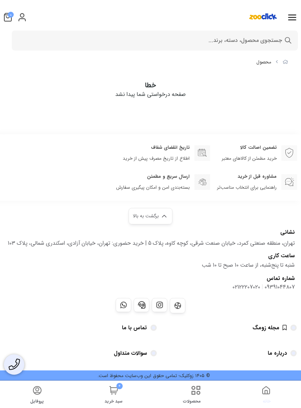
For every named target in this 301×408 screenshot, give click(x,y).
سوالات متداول (130, 353)
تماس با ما (134, 328)
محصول (263, 62)
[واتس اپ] (123, 305)
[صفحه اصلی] (285, 62)
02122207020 (246, 287)
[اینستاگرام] (159, 305)
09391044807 (280, 287)
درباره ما (277, 353)
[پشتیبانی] (141, 305)
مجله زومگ (265, 328)
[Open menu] (292, 17)
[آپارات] (177, 305)
